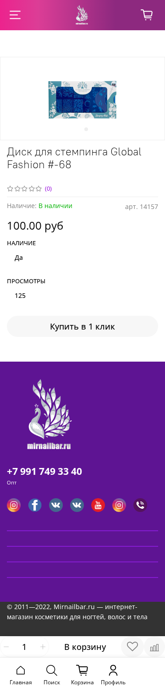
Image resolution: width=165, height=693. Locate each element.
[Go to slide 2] (86, 129)
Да (19, 257)
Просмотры (26, 281)
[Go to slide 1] (79, 129)
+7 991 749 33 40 (44, 471)
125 (20, 295)
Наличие (21, 243)
